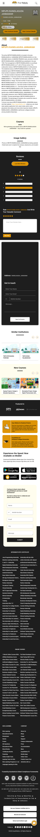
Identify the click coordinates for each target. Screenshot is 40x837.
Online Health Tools (7, 756)
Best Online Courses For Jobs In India (11, 664)
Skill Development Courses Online (29, 708)
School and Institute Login (20, 821)
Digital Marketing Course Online (11, 703)
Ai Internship (23, 567)
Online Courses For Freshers (28, 687)
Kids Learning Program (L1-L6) (10, 762)
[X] (18, 827)
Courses (13, 39)
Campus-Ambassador (27, 741)
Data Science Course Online (9, 698)
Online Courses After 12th (27, 680)
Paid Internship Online (26, 580)
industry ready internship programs (11, 623)
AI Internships (6, 598)
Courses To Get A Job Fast (9, 692)
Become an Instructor (20, 814)
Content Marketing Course (9, 682)
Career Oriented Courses (9, 675)
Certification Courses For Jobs (10, 677)
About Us (23, 731)
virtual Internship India (8, 613)
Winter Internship (7, 595)
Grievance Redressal (23, 798)
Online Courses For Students (28, 690)
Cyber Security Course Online (10, 695)
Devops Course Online (8, 700)
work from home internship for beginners (29, 565)
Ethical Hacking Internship (27, 616)
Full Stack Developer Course (28, 654)
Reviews (36, 39)
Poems (4, 741)
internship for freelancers (9, 634)
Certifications (23, 800)
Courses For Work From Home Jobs (11, 690)
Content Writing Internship (27, 606)
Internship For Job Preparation (28, 662)
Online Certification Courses (28, 677)
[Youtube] (29, 827)
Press (22, 744)
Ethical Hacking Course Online (10, 713)
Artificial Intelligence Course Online (11, 662)
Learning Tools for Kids (8, 759)
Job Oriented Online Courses (28, 670)
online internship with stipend (28, 560)
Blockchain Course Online (9, 670)
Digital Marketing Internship (10, 565)
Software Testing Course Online (28, 713)
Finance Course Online (8, 715)
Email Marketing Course (8, 708)
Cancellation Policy (9, 798)
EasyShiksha (16, 831)
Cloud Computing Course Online (11, 680)
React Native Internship (8, 575)
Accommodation (25, 746)
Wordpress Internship (8, 580)
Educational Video (7, 746)
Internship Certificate (26, 636)
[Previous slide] (33, 373)
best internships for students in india (11, 618)
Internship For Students (8, 611)
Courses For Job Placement (10, 687)
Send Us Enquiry (20, 319)
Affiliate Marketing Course (9, 657)
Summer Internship (7, 593)
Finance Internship (25, 618)
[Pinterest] (22, 827)
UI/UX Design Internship (27, 634)
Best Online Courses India (9, 667)
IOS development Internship (27, 593)
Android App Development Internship (29, 588)
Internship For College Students (11, 606)
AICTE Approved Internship (9, 590)
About (4, 39)
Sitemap (15, 800)
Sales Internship (24, 623)
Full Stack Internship (25, 590)
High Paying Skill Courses (27, 657)
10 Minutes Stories (7, 751)
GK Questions (6, 744)
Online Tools (24, 756)
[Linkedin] (27, 827)
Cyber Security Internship (27, 570)
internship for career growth (10, 631)
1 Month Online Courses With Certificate (11, 654)
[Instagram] (25, 827)
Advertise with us (25, 762)
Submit (20, 540)
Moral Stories (6, 749)
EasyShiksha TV (25, 751)
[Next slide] (37, 373)
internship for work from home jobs (11, 639)
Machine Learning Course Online (29, 672)
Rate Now (7, 235)
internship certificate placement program (11, 626)
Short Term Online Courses (27, 705)
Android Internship (7, 572)
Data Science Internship (26, 572)
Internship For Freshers (8, 608)
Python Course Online (26, 700)
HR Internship (24, 621)
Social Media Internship (26, 629)
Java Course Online (25, 667)
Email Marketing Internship (27, 613)
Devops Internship (25, 608)
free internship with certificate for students (11, 621)
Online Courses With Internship (28, 692)
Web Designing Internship (9, 570)
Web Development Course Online (29, 715)
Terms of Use (10, 796)
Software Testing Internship (27, 631)
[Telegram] (31, 827)
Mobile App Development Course (29, 675)
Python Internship (7, 583)
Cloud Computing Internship (28, 603)
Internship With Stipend (26, 575)
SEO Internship (24, 626)
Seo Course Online (25, 703)
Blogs (22, 734)
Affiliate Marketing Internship (28, 595)
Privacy (19, 796)
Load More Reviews (20, 163)
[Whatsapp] (20, 827)
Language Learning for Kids (9, 764)
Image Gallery (24, 39)
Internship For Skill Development (29, 664)
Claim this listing (6, 27)
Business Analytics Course (9, 672)
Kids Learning (6, 731)
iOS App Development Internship (11, 578)
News (22, 749)
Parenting (5, 754)
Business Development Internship (29, 601)
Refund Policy (27, 796)
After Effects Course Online (9, 659)
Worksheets (5, 736)
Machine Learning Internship (10, 560)
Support (23, 739)
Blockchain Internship (26, 598)
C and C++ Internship (8, 562)
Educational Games (7, 734)
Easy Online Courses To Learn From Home (11, 705)
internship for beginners (9, 629)
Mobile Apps (24, 754)
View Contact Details (28, 31)
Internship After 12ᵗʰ (8, 603)
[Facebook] (16, 827)
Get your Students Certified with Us (20, 808)
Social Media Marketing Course (28, 710)
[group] (10, 386)
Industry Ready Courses (26, 659)
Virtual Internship (7, 588)
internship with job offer (26, 557)
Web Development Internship (10, 567)
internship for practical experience (11, 636)
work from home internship (9, 616)
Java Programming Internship (10, 557)
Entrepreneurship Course (9, 710)
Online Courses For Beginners (28, 685)
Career (22, 736)
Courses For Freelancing (9, 685)
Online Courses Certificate (27, 682)
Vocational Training (7, 585)
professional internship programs (29, 562)
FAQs (32, 798)
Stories (4, 739)
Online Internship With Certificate (29, 695)
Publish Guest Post (26, 759)
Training (4, 601)
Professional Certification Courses (29, 698)
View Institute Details (11, 31)
